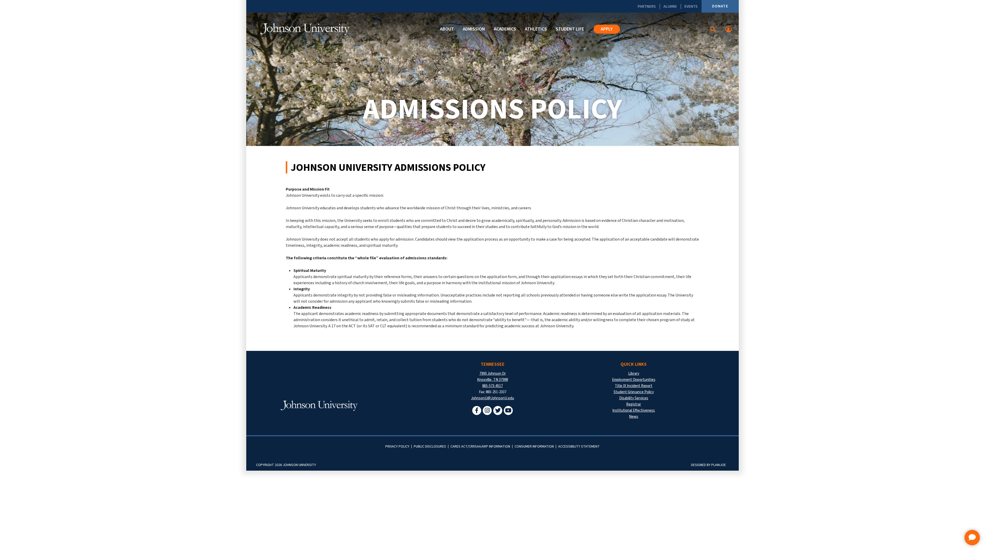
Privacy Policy (397, 446)
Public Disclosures (430, 446)
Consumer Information (534, 446)
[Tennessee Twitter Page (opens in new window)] (497, 410)
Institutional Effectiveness (633, 410)
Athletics (536, 29)
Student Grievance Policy (634, 392)
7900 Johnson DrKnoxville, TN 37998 (492, 376)
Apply (607, 29)
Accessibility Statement (579, 446)
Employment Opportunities (633, 379)
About (447, 29)
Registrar (633, 404)
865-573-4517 (492, 386)
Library (633, 373)
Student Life (570, 29)
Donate (720, 6)
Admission (474, 29)
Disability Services (633, 398)
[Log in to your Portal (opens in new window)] (728, 29)
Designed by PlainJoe (708, 465)
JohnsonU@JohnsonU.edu (492, 398)
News (633, 416)
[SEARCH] (713, 29)
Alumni (670, 6)
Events (690, 6)
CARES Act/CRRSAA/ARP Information (480, 446)
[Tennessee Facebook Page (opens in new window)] (476, 410)
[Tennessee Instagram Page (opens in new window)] (487, 410)
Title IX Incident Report (633, 386)
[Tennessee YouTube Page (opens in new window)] (508, 410)
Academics (505, 29)
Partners (647, 6)
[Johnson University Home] (305, 29)
